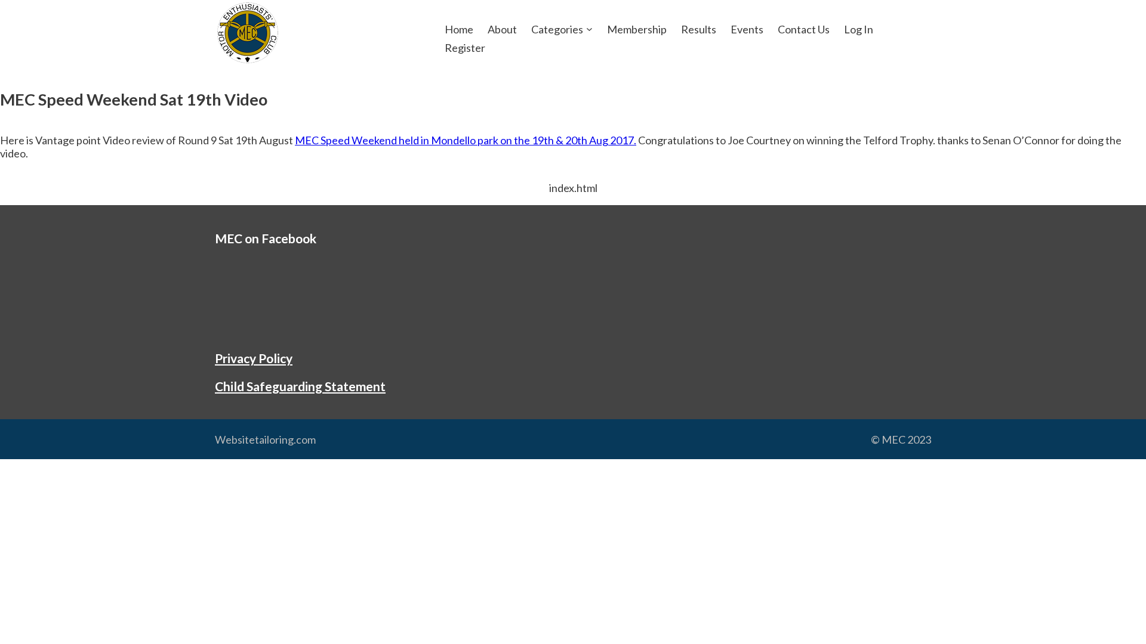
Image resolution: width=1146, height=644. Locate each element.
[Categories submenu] (589, 29)
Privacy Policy (253, 358)
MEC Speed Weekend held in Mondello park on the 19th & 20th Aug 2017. (465, 140)
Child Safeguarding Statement (300, 386)
